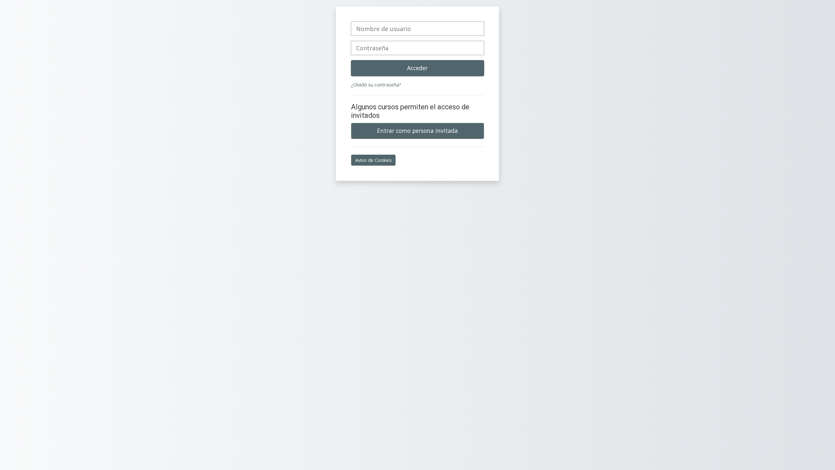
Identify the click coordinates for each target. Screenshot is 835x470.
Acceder (417, 68)
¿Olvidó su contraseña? (376, 85)
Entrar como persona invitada (417, 130)
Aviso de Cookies (373, 160)
